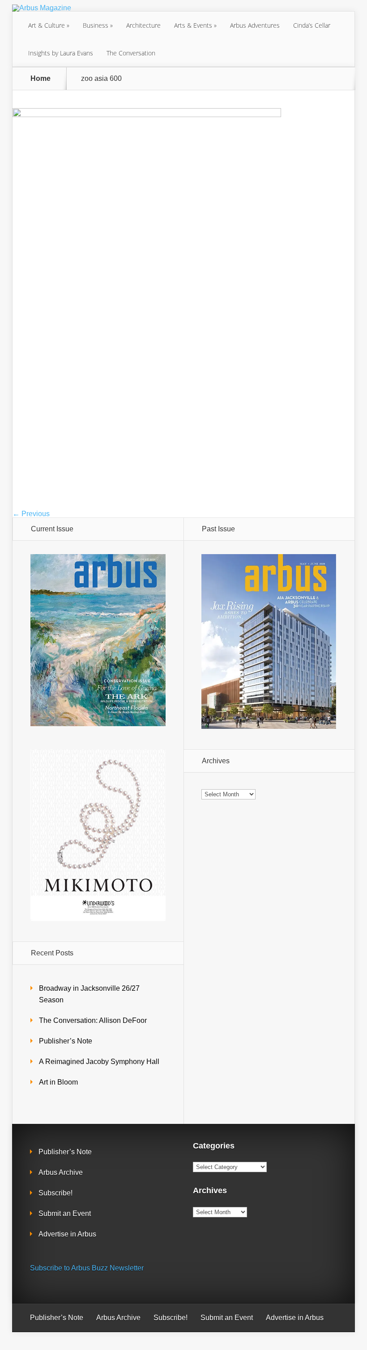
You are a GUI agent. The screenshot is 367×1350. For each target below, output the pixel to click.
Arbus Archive (60, 1172)
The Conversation (131, 53)
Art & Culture (46, 25)
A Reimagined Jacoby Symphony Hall (99, 1061)
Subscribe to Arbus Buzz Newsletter (87, 1268)
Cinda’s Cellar (311, 25)
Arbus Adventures (255, 25)
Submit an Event (64, 1213)
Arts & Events (193, 25)
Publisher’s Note (65, 1041)
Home (40, 78)
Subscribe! (55, 1193)
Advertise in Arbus (67, 1234)
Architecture (143, 25)
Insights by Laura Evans (60, 53)
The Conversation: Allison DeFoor (93, 1020)
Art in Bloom (58, 1082)
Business (95, 25)
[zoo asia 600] (147, 114)
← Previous (31, 513)
